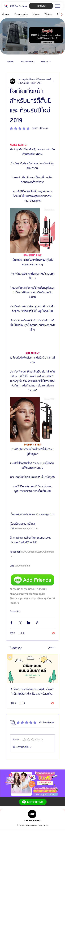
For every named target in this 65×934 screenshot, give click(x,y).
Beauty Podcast (27, 61)
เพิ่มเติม (44, 61)
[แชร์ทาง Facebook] (11, 622)
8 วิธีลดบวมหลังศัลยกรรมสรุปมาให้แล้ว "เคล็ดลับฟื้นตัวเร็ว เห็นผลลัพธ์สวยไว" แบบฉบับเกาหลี (32, 691)
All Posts (10, 61)
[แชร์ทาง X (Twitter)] (20, 622)
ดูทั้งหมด (51, 647)
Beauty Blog (15, 611)
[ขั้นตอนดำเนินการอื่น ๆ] (53, 81)
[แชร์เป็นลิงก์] (37, 622)
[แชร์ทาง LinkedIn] (28, 622)
